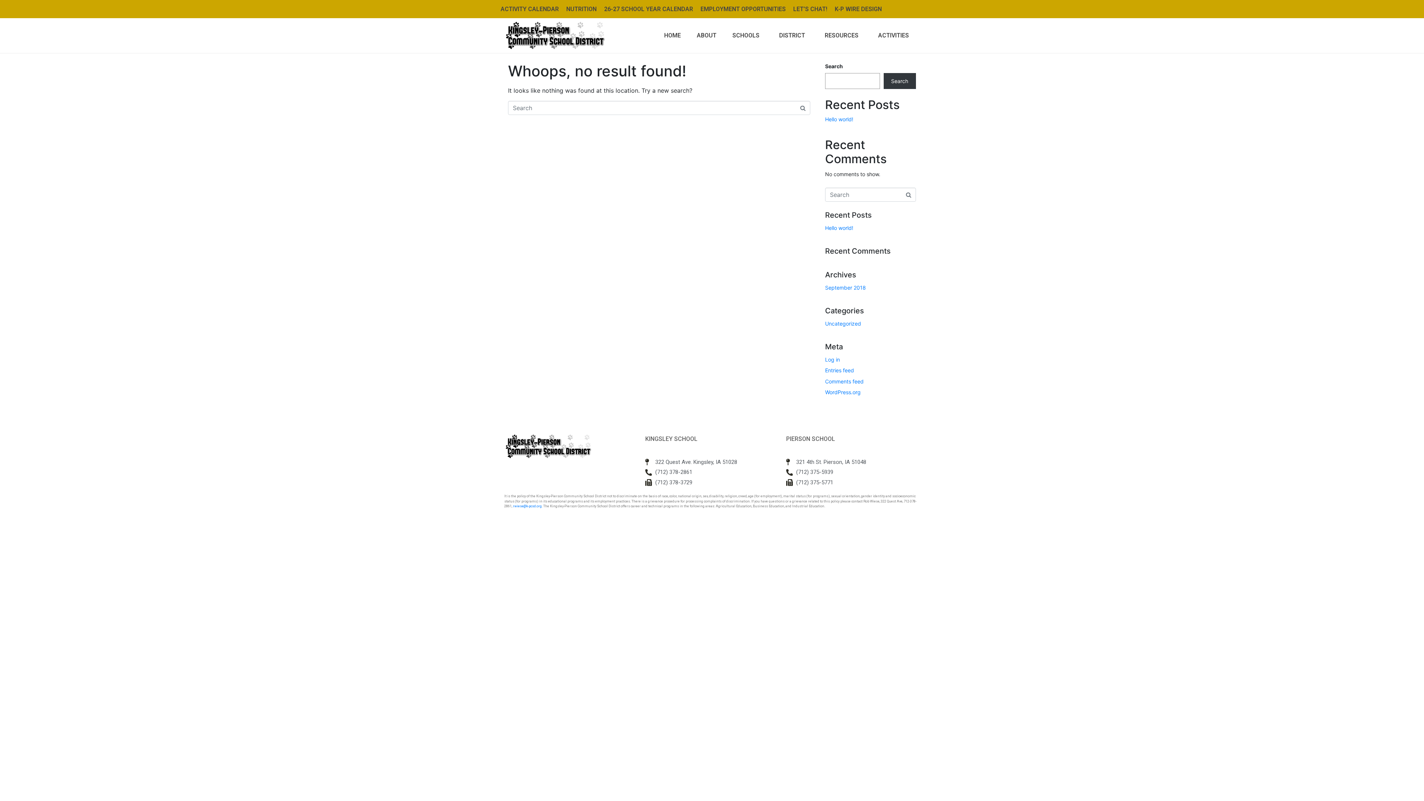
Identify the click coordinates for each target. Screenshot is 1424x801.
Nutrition (581, 9)
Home (672, 35)
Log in (832, 359)
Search (834, 66)
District (792, 35)
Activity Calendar (530, 9)
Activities (893, 35)
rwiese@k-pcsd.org (527, 506)
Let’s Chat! (810, 9)
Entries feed (839, 370)
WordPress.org (843, 392)
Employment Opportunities (743, 9)
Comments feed (844, 381)
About (706, 35)
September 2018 (845, 287)
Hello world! (839, 119)
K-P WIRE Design (858, 9)
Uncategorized (843, 323)
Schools (745, 35)
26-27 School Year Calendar (648, 9)
